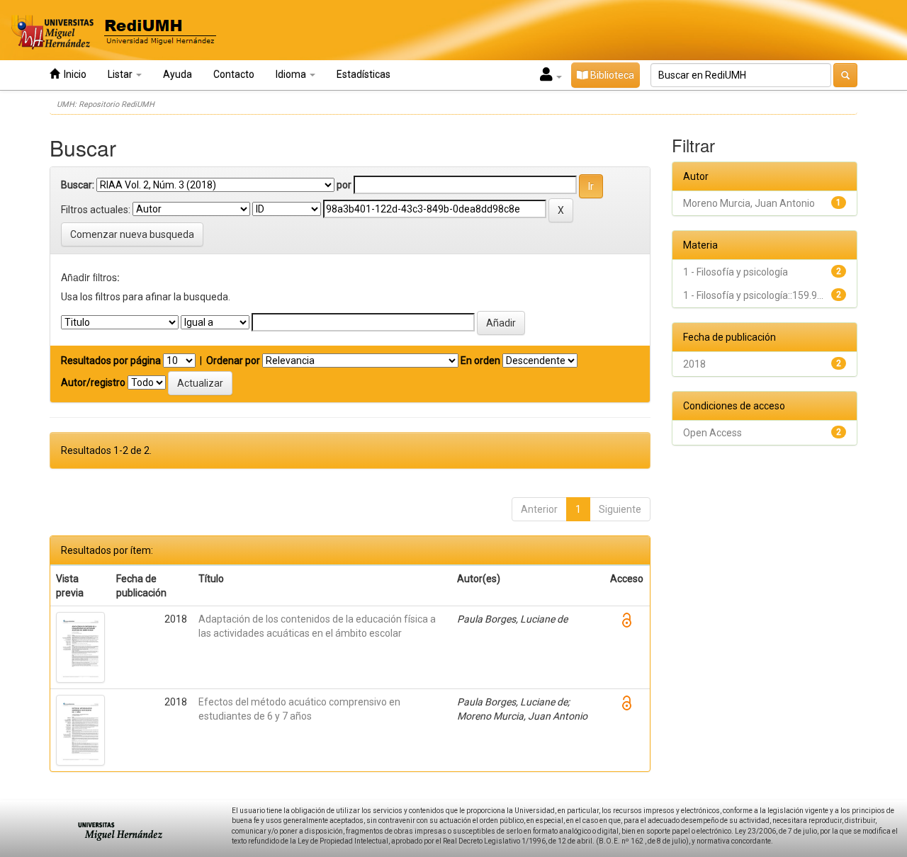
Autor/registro (93, 382)
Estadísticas (363, 74)
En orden (480, 360)
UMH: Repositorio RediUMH (105, 104)
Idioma (292, 74)
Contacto (233, 74)
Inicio (73, 74)
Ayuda (177, 74)
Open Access (712, 432)
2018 (694, 364)
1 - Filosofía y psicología (735, 272)
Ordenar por (233, 360)
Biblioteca (611, 75)
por (344, 185)
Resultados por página (111, 360)
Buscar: (77, 185)
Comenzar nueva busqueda (132, 234)
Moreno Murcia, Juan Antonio (749, 203)
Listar (121, 74)
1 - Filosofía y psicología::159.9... (753, 295)
